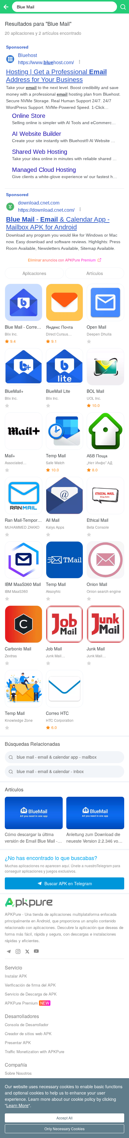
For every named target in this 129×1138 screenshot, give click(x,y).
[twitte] (27, 951)
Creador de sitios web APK (28, 1033)
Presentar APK (18, 1042)
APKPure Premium (21, 1003)
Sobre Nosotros (18, 1073)
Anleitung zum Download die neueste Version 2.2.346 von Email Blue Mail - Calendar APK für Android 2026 (93, 837)
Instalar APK (16, 976)
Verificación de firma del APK (30, 985)
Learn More (17, 1105)
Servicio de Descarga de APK (31, 994)
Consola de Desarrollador (26, 1024)
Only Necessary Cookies (64, 1128)
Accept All (64, 1117)
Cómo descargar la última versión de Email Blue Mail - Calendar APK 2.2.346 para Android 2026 (31, 837)
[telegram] (8, 951)
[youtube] (36, 951)
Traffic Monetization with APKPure (34, 1051)
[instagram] (18, 951)
